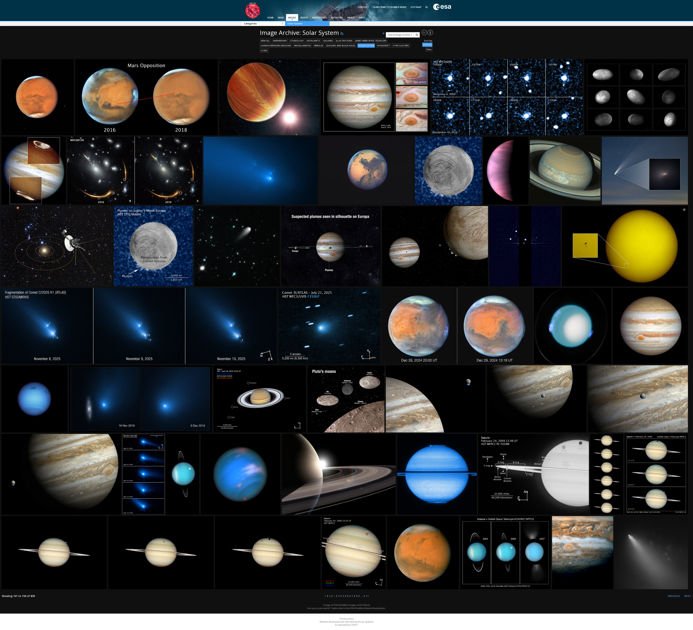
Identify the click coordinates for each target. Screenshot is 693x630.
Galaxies (328, 40)
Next (687, 596)
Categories (250, 23)
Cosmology (297, 40)
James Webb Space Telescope (370, 40)
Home (270, 17)
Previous (674, 596)
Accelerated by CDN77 (346, 624)
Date (429, 49)
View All (265, 40)
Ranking (427, 44)
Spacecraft (383, 45)
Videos (304, 17)
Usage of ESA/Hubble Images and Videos (346, 605)
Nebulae (318, 45)
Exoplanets (313, 40)
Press (362, 17)
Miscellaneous (302, 45)
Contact (363, 7)
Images (292, 17)
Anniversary (280, 40)
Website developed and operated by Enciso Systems (346, 621)
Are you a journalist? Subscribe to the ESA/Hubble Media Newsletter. (346, 608)
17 (367, 596)
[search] (417, 35)
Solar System (294, 23)
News (281, 17)
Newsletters (319, 17)
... (362, 596)
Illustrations (344, 40)
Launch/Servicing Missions (276, 45)
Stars (264, 50)
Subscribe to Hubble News (389, 7)
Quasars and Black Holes (340, 45)
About (351, 17)
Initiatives (337, 17)
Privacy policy (347, 618)
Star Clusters (401, 45)
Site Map (416, 7)
